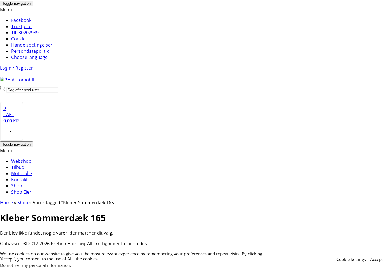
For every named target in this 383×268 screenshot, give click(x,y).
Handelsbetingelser (31, 45)
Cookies (19, 39)
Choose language (29, 57)
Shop (16, 186)
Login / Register (16, 68)
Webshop (21, 161)
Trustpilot (21, 26)
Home (6, 203)
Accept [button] (376, 259)
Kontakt (19, 180)
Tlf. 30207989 (25, 32)
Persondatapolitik (30, 51)
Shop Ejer (21, 192)
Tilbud (17, 167)
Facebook (21, 20)
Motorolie (21, 173)
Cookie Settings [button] (351, 259)
